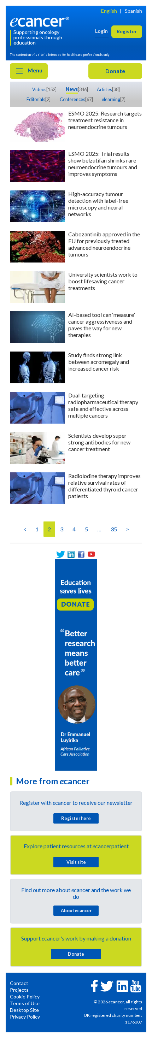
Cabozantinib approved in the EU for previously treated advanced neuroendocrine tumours (104, 244)
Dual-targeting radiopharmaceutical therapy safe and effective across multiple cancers (103, 405)
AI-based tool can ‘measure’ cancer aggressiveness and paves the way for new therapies (101, 324)
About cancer (76, 910)
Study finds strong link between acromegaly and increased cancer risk (98, 362)
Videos (39, 89)
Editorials (36, 99)
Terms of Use (25, 1003)
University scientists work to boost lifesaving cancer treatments (103, 281)
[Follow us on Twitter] (60, 554)
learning (111, 99)
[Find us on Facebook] (81, 554)
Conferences (72, 99)
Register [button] (127, 31)
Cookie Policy (25, 996)
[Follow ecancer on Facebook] (94, 985)
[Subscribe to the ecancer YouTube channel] (135, 986)
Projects (19, 990)
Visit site (76, 862)
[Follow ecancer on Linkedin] (122, 986)
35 (114, 529)
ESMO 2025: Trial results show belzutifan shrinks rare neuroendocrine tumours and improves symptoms (102, 163)
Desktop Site (24, 1010)
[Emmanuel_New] (76, 664)
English (109, 11)
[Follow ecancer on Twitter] (107, 986)
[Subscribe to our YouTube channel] (91, 554)
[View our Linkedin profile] (70, 554)
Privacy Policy (25, 1017)
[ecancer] (41, 21)
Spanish (133, 11)
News (72, 89)
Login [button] (101, 31)
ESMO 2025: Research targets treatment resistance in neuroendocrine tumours (105, 120)
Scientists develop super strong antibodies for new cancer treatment (99, 442)
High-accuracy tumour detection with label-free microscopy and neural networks (98, 203)
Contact (19, 983)
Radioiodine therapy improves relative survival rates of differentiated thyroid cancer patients (104, 485)
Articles (104, 89)
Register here (76, 818)
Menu (34, 70)
